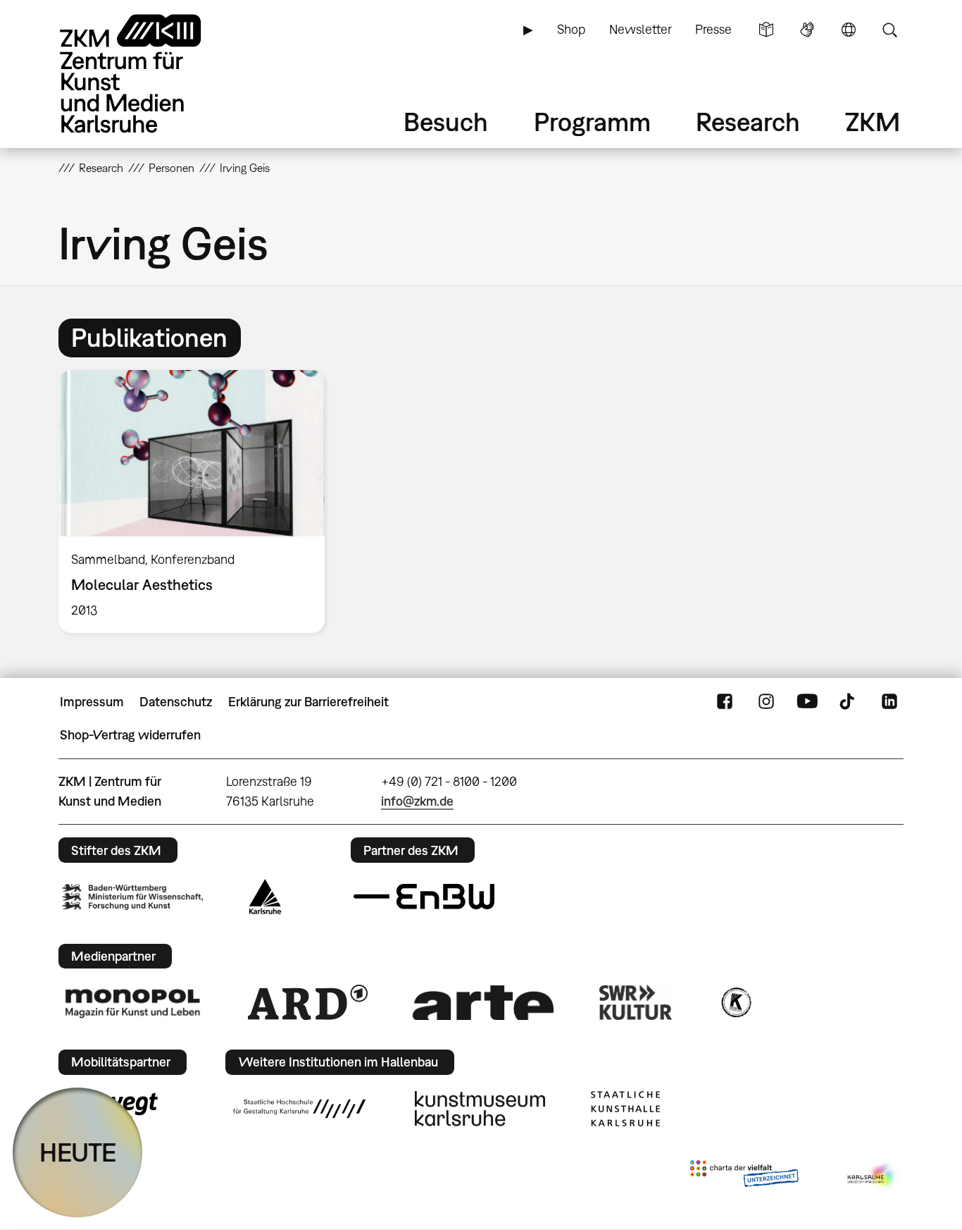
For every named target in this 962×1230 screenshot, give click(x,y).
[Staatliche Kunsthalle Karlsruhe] (625, 1108)
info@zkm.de (417, 801)
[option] (197, 501)
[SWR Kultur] (636, 1002)
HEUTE (77, 1152)
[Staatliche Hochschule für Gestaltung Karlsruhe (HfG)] (299, 1108)
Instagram (766, 702)
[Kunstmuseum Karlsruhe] (480, 1108)
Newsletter (640, 29)
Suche (889, 30)
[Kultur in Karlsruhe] (735, 1002)
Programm (592, 121)
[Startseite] (150, 74)
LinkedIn (889, 702)
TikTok (849, 702)
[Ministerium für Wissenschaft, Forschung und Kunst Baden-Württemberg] (132, 897)
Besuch (446, 121)
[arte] (483, 1002)
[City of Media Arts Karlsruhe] (872, 1176)
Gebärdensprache (807, 30)
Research (748, 121)
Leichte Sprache (766, 30)
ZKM (872, 121)
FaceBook (725, 702)
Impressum (92, 701)
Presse (713, 29)
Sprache (849, 30)
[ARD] (308, 1002)
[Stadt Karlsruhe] (265, 896)
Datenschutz (175, 701)
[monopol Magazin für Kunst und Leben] (132, 1002)
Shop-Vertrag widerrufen (130, 734)
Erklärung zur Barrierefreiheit (308, 701)
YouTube (807, 702)
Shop (571, 29)
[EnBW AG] (424, 896)
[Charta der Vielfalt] (744, 1176)
